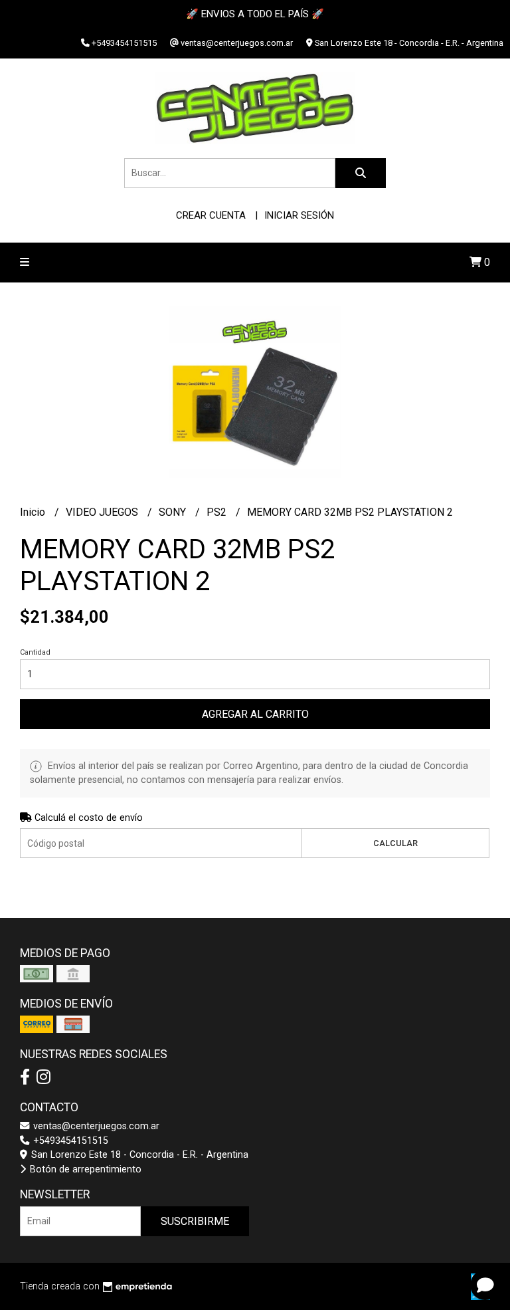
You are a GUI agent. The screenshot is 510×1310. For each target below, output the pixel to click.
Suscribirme (195, 1221)
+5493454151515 (69, 1140)
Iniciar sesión (299, 215)
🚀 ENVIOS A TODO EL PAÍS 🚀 (255, 14)
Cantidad (35, 652)
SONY (174, 512)
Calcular (395, 843)
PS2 (218, 512)
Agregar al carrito (255, 714)
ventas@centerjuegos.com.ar (95, 1126)
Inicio (34, 512)
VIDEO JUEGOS (103, 512)
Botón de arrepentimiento (84, 1169)
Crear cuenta (211, 215)
